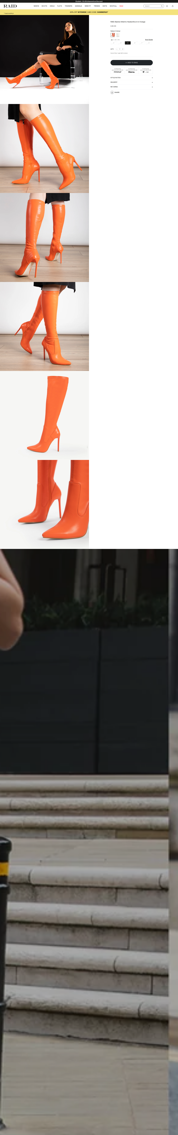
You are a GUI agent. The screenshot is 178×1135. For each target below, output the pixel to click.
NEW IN (36, 6)
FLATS (59, 6)
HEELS (52, 6)
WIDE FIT (88, 6)
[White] (118, 35)
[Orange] (113, 35)
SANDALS (78, 6)
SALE (121, 6)
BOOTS (44, 6)
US (115, 39)
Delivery (114, 82)
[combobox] (153, 6)
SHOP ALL (113, 6)
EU (119, 39)
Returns (114, 87)
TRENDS (97, 6)
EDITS (105, 6)
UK (112, 39)
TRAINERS (68, 6)
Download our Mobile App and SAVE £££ (89, 1)
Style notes (116, 77)
